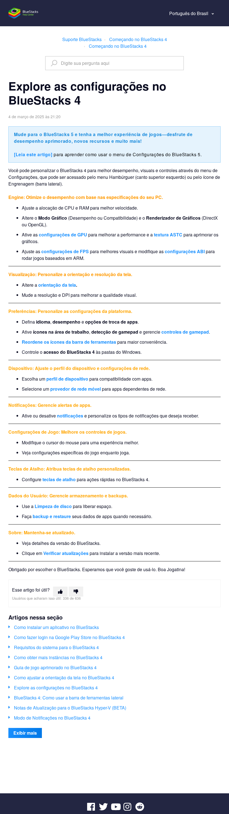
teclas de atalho (59, 479)
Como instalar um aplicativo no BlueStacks (56, 627)
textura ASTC (168, 234)
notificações (70, 415)
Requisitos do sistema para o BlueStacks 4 (56, 647)
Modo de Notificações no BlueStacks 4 (52, 718)
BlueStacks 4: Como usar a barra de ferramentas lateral (68, 697)
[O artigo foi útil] (60, 592)
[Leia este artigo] (33, 154)
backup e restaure (52, 516)
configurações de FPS (65, 251)
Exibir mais (25, 733)
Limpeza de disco (53, 506)
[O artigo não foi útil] (76, 592)
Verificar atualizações (66, 553)
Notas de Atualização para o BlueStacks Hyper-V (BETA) (70, 707)
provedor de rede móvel (75, 389)
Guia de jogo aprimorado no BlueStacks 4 (55, 667)
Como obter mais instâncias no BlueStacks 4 (58, 657)
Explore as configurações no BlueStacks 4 (56, 687)
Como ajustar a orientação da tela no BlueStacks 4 (64, 677)
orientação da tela (57, 285)
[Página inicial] (23, 13)
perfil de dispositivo (67, 379)
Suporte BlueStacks (82, 39)
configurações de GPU (63, 234)
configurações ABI (185, 251)
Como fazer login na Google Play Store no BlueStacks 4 (69, 637)
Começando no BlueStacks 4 (138, 39)
